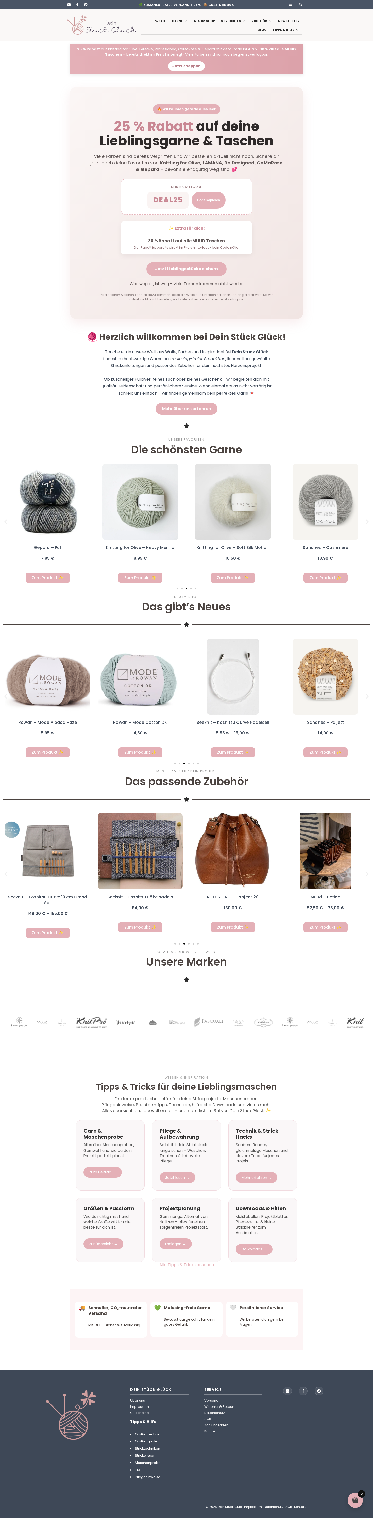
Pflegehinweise (147, 1477)
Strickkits (231, 21)
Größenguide (146, 1441)
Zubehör (259, 21)
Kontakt (210, 1431)
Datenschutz (214, 1412)
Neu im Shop (204, 21)
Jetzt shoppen (186, 65)
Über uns (137, 1400)
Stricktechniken (147, 1448)
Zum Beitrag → (102, 1172)
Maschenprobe (148, 1462)
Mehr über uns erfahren (186, 409)
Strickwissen (145, 1455)
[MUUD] (26, 1022)
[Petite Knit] (110, 1022)
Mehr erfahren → (257, 1177)
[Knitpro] (76, 1022)
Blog (262, 30)
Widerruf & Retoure (220, 1406)
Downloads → (254, 1249)
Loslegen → (175, 1243)
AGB (207, 1418)
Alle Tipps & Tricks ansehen (186, 1265)
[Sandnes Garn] (193, 1022)
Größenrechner (148, 1434)
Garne (177, 21)
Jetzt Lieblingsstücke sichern (186, 269)
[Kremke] (137, 1022)
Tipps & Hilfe (283, 30)
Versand (211, 1400)
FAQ (138, 1470)
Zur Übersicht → (103, 1243)
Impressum (139, 1406)
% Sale (160, 21)
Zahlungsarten (216, 1425)
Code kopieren (208, 200)
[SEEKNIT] (46, 1022)
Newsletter (288, 21)
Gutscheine (139, 1412)
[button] (6, 521)
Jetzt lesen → (177, 1177)
